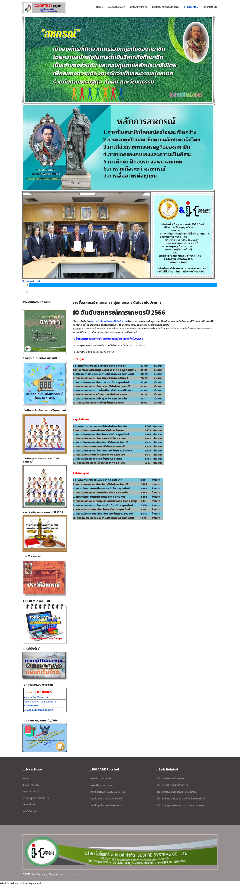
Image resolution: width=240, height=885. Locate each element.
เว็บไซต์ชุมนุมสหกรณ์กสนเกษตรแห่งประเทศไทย (181, 805)
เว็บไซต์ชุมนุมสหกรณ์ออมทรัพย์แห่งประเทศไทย (181, 799)
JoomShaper (70, 874)
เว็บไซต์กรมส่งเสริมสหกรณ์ (171, 778)
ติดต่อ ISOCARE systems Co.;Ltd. (108, 792)
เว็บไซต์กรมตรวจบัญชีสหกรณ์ (172, 785)
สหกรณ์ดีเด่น (191, 7)
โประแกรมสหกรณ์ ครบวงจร (38, 710)
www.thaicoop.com (101, 785)
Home (99, 7)
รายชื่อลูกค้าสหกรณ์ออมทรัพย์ (106, 799)
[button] (27, 281)
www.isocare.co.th (100, 778)
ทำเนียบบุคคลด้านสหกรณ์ (165, 7)
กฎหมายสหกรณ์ (138, 7)
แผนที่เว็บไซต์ (210, 7)
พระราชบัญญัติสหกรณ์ (36, 697)
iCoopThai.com (116, 7)
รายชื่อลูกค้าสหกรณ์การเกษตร (106, 805)
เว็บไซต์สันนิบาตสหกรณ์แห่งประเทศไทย (176, 792)
